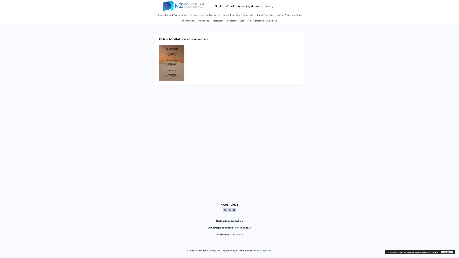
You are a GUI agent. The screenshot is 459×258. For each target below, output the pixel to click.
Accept (447, 252)
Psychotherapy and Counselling (205, 15)
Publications (232, 21)
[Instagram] (229, 210)
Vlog (249, 21)
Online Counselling (231, 15)
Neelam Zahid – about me (289, 15)
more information (432, 252)
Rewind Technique (265, 15)
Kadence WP (266, 251)
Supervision (248, 15)
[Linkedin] (234, 210)
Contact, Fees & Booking (265, 21)
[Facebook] (225, 210)
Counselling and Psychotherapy (172, 15)
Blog (242, 21)
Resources (218, 21)
